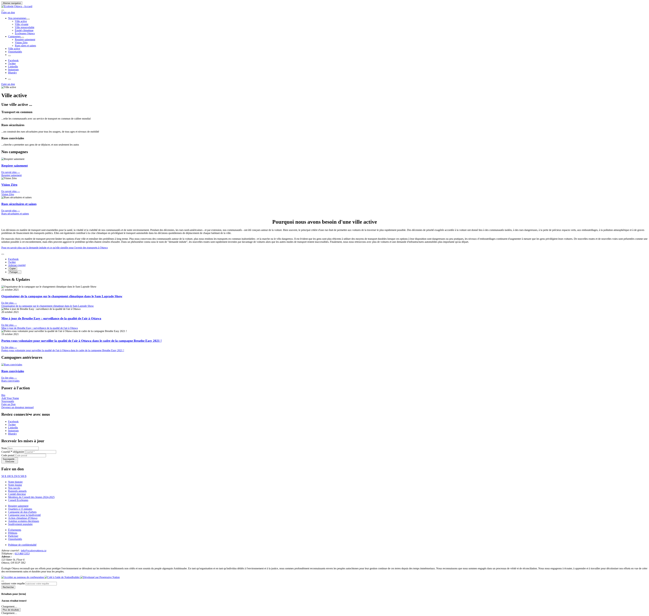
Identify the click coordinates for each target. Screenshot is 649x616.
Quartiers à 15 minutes (20, 508)
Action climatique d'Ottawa (22, 518)
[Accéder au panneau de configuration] (23, 577)
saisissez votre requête (13, 583)
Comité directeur (17, 494)
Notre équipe (15, 484)
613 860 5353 (22, 553)
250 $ (17, 476)
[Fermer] (2, 254)
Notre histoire (15, 481)
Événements (14, 529)
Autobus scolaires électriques (23, 521)
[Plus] (28, 19)
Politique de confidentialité (22, 544)
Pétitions (12, 532)
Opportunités (15, 539)
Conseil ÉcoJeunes (18, 500)
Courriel (12, 451)
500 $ (23, 476)
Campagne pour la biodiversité (24, 515)
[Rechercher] (2, 10)
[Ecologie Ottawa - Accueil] (16, 6)
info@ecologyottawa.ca (33, 550)
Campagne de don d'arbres (22, 512)
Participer (13, 536)
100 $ (10, 476)
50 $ (4, 476)
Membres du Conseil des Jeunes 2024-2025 (31, 497)
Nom (4, 448)
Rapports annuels (17, 491)
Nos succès (14, 488)
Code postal (7, 455)
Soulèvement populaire (20, 524)
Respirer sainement (18, 505)
